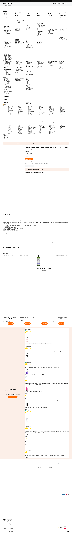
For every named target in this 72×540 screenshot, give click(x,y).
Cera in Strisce (6, 79)
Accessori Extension (7, 52)
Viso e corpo (4, 77)
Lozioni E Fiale (17, 28)
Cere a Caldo (6, 80)
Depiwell (50, 128)
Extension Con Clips (7, 57)
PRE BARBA (6, 32)
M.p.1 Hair (30, 130)
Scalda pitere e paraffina (19, 78)
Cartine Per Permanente (30, 19)
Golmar (19, 112)
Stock (4, 134)
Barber (61, 117)
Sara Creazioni (20, 111)
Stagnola (27, 25)
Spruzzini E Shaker (29, 39)
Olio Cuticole (28, 71)
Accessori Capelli (7, 26)
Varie (27, 26)
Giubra (19, 114)
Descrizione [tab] (5, 211)
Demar (19, 115)
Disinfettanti (61, 62)
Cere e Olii (6, 78)
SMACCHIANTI (39, 44)
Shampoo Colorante (7, 46)
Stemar (50, 126)
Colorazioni (6, 34)
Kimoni (5, 21)
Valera (29, 123)
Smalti (38, 61)
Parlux (40, 106)
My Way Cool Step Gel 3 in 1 (53, 70)
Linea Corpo (6, 96)
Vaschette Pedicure (62, 15)
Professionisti (5, 135)
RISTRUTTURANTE (51, 30)
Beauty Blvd (41, 131)
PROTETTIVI (39, 43)
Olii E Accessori (61, 32)
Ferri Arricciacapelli (40, 39)
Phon (38, 33)
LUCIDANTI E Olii (62, 24)
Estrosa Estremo (40, 63)
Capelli (4, 16)
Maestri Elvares (10, 115)
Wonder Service (10, 131)
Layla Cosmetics (31, 111)
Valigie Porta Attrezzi (63, 12)
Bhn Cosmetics (62, 119)
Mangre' (49, 67)
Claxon (61, 127)
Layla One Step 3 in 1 (51, 66)
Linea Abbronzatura (7, 94)
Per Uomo (6, 44)
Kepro (61, 106)
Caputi (61, 123)
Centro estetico (7, 138)
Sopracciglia (6, 93)
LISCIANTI (17, 44)
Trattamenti (61, 37)
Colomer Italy (51, 122)
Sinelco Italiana (51, 125)
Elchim (29, 129)
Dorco (9, 119)
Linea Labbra (6, 99)
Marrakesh (51, 113)
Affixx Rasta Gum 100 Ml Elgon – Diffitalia (10, 318)
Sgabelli (38, 13)
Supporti (16, 52)
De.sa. (19, 113)
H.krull (29, 113)
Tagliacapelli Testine (62, 36)
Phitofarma (51, 119)
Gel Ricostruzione (7, 69)
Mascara (27, 91)
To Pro (9, 126)
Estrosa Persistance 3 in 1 (52, 64)
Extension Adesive (7, 55)
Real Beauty (30, 119)
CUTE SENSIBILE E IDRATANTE (53, 26)
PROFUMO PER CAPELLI (63, 27)
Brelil (60, 128)
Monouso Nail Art (29, 64)
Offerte (4, 10)
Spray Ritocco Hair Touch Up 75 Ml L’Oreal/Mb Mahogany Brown (36, 407)
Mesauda (38, 65)
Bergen (61, 125)
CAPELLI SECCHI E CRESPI (19, 42)
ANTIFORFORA (17, 30)
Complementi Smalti (40, 62)
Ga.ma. (9, 133)
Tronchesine (61, 68)
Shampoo (50, 17)
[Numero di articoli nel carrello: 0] (68, 3)
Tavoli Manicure (51, 13)
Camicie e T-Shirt (7, 19)
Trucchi (27, 78)
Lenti (27, 12)
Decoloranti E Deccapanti (19, 20)
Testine (16, 51)
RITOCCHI (6, 45)
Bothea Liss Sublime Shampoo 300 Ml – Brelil (44, 269)
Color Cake (28, 83)
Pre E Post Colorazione (41, 42)
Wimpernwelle (41, 126)
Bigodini (27, 29)
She (8, 117)
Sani (8, 130)
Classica (5, 35)
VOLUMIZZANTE (51, 33)
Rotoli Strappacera (7, 87)
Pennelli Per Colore (29, 47)
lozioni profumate (18, 35)
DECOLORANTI (17, 22)
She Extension (30, 132)
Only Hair (9, 125)
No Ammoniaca (6, 43)
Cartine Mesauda (7, 63)
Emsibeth (61, 110)
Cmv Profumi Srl (20, 116)
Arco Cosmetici (62, 111)
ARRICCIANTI (61, 19)
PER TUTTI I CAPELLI (18, 46)
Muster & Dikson (62, 126)
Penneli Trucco (28, 94)
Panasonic (9, 107)
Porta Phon (39, 34)
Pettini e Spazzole (40, 23)
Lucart (40, 115)
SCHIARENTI (17, 38)
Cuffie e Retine (28, 33)
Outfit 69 (30, 106)
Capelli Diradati (6, 53)
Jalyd (19, 123)
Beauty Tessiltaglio (31, 133)
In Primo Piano (10, 108)
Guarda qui (13, 396)
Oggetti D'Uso (28, 27)
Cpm (60, 113)
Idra (18, 108)
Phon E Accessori (40, 31)
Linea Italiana (20, 127)
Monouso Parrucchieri (30, 17)
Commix (61, 121)
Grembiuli (6, 20)
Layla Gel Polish (50, 65)
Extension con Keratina (8, 58)
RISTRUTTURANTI (18, 37)
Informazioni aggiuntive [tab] (13, 211)
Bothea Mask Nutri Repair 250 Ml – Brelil (61, 318)
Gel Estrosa (6, 71)
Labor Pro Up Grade (42, 112)
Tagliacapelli (61, 34)
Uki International (41, 107)
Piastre (38, 40)
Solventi (60, 63)
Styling (60, 17)
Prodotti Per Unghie (29, 66)
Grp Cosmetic (62, 114)
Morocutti (40, 118)
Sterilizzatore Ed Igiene (52, 12)
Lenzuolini (6, 84)
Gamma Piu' (30, 125)
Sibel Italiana (10, 114)
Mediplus (9, 129)
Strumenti (61, 65)
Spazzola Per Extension (41, 25)
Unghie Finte (28, 67)
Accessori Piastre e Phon (41, 38)
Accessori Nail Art (29, 62)
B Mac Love (10, 123)
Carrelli (5, 13)
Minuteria (28, 38)
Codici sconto (5, 139)
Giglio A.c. (40, 114)
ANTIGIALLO (17, 31)
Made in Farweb (11, 531)
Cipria (27, 82)
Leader (29, 121)
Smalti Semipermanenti (52, 61)
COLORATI (17, 33)
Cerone (27, 80)
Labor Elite (30, 124)
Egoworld (19, 107)
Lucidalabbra (28, 90)
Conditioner (17, 17)
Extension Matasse (7, 59)
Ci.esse (40, 108)
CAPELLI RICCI (17, 41)
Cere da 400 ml (7, 81)
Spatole (5, 89)
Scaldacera (6, 88)
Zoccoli (5, 25)
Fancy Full (9, 109)
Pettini (38, 24)
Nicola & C (51, 133)
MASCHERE (50, 36)
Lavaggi (16, 15)
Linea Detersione (7, 97)
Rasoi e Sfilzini (61, 33)
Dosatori (27, 34)
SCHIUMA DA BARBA (7, 33)
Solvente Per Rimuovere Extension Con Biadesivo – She (34, 391)
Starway (50, 111)
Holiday (40, 132)
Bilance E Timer (28, 30)
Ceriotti (19, 110)
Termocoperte (50, 15)
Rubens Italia (10, 113)
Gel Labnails (6, 72)
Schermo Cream (10, 110)
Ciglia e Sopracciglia (8, 91)
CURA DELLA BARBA (7, 30)
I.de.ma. (61, 122)
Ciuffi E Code (6, 54)
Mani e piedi (4, 60)
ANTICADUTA (17, 29)
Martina (29, 126)
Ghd (8, 111)
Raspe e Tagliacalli (29, 74)
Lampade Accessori (18, 62)
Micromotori (17, 72)
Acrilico (5, 70)
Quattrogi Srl (20, 119)
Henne (5, 39)
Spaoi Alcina (41, 123)
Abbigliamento (7, 17)
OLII (48, 37)
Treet (9, 118)
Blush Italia (50, 62)
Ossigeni (27, 41)
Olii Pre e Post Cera (7, 86)
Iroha (50, 106)
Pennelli (27, 44)
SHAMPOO (50, 38)
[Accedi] (66, 3)
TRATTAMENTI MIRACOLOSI (63, 39)
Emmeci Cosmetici (52, 124)
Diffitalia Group (62, 107)
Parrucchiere (6, 137)
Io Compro (20, 133)
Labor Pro (61, 108)
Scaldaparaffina (18, 80)
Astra (29, 115)
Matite (27, 92)
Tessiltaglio (20, 130)
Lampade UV (17, 64)
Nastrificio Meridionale (32, 127)
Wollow (19, 132)
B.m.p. (40, 109)
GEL (59, 21)
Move (9, 127)
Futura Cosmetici (52, 131)
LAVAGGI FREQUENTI (51, 27)
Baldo (29, 107)
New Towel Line (41, 113)
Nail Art (27, 61)
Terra (27, 101)
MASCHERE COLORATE (19, 45)
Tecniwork (39, 69)
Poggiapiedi (28, 15)
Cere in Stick (6, 83)
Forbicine (6, 67)
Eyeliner (27, 85)
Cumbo (29, 122)
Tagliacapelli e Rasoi (62, 30)
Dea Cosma (20, 129)
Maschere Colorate (7, 42)
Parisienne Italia (52, 127)
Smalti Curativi (39, 68)
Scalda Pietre (17, 79)
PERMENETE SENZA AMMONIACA (40, 21)
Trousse (27, 102)
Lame (60, 31)
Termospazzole (39, 29)
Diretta (5, 38)
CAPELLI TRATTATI (18, 43)
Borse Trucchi (28, 79)
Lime (16, 66)
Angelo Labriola (10, 106)
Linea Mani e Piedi (18, 67)
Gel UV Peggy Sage (7, 74)
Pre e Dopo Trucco (29, 96)
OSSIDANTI (28, 42)
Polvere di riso (28, 95)
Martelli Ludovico (42, 127)
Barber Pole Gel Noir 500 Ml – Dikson (27, 317)
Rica (50, 107)
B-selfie (29, 108)
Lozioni (5, 41)
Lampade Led (17, 63)
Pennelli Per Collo (29, 46)
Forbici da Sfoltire (18, 26)
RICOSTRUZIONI (62, 38)
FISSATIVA (17, 34)
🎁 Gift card (4, 104)
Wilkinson (30, 116)
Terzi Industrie (62, 116)
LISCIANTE (50, 28)
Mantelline (28, 24)
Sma (60, 115)
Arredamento (5, 11)
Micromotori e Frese (18, 69)
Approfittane (57, 143)
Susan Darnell (62, 118)
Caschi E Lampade (18, 13)
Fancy (19, 125)
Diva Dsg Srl (30, 109)
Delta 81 (19, 128)
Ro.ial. (40, 116)
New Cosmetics (62, 109)
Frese (16, 71)
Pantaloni (6, 24)
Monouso (6, 102)
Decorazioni (28, 63)
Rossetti (27, 98)
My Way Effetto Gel (40, 66)
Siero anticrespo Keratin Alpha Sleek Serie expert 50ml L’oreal (35, 374)
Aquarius (19, 122)
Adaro (19, 131)
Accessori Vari (6, 12)
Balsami (16, 18)
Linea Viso (6, 101)
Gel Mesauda (6, 73)
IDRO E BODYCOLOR (29, 88)
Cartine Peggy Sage (7, 64)
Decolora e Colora (7, 37)
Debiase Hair (30, 131)
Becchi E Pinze (28, 28)
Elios (8, 121)
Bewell (19, 121)
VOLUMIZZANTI (17, 48)
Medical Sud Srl (31, 114)
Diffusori (38, 32)
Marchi (4, 105)
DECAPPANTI (17, 21)
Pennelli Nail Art (29, 65)
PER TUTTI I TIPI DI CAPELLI (52, 29)
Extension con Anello (8, 56)
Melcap (50, 123)
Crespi (27, 32)
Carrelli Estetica (18, 12)
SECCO (49, 31)
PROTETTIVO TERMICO (63, 28)
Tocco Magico (41, 121)
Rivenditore (6, 136)
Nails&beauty (51, 109)
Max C (9, 132)
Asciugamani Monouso (30, 18)
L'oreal (40, 129)
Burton (40, 133)
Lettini (27, 13)
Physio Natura (51, 112)
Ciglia (5, 92)
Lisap (19, 126)
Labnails (50, 115)
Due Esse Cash (31, 128)
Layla (38, 64)
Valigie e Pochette (29, 103)
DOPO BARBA (6, 31)
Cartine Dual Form (7, 62)
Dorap (29, 117)
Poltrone (38, 12)
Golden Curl (10, 128)
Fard (27, 86)
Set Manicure (28, 76)
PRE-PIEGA (61, 26)
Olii (26, 70)
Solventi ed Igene (62, 61)
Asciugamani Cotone (8, 18)
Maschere (17, 39)
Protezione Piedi (62, 66)
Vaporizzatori (61, 13)
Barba (5, 29)
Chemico (30, 112)
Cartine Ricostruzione (8, 61)
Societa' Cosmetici (42, 122)
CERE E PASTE (61, 20)
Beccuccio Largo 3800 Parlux (30, 358)
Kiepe (40, 111)
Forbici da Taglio (18, 27)
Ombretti (27, 93)
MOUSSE (60, 25)
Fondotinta (28, 87)
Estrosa (49, 63)
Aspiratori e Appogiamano (19, 70)
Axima (40, 110)
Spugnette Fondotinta (30, 99)
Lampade (17, 61)
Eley (39, 124)
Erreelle (19, 124)
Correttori (28, 84)
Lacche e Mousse (7, 40)
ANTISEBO (17, 32)
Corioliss (9, 112)
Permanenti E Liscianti (41, 17)
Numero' (61, 124)
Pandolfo (9, 116)
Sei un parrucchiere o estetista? (58, 3)
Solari (49, 34)
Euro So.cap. (20, 109)
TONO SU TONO (7, 47)
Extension (6, 51)
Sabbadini (20, 106)
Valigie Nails (28, 68)
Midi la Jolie (50, 69)
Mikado (9, 124)
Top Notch (39, 70)
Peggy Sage (39, 67)
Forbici (16, 23)
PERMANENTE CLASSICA (41, 19)
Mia (49, 116)
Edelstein (61, 112)
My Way (50, 118)
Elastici (27, 36)
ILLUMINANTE (28, 89)
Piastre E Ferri (39, 37)
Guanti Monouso (29, 21)
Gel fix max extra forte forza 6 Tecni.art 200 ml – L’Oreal (34, 423)
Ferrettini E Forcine (29, 37)
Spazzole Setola (40, 27)
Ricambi (38, 35)
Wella (40, 119)
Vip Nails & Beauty (51, 76)
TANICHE (49, 32)
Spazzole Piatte (40, 26)
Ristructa (50, 130)
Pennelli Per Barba (29, 45)
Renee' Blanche (52, 108)
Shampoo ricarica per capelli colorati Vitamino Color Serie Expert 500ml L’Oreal (38, 343)
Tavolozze (28, 100)
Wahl (29, 110)
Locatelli (29, 118)
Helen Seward (51, 132)
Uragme (19, 118)
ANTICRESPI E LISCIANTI (63, 18)
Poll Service (51, 114)
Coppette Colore (29, 31)
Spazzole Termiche (40, 28)
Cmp (50, 129)
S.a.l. (39, 117)
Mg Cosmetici (51, 110)
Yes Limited (10, 122)
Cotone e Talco (29, 20)
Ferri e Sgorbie (7, 66)
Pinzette (27, 72)
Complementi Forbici (18, 25)
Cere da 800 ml (7, 82)
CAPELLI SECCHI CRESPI (52, 24)
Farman (19, 117)
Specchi (38, 15)
